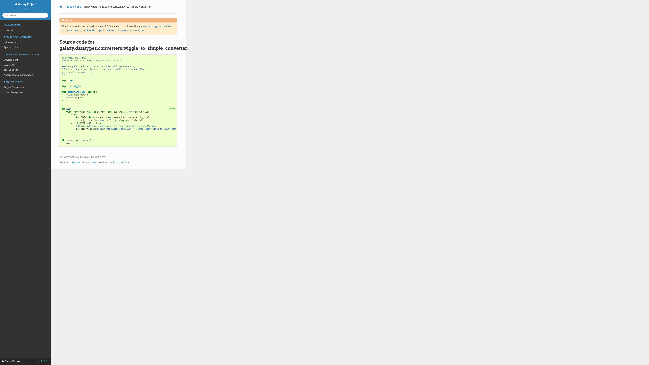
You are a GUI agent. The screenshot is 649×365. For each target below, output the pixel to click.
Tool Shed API (11, 70)
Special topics (11, 47)
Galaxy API (9, 65)
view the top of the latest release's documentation (115, 30)
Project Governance (14, 87)
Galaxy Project (27, 4)
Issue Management (13, 92)
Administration (11, 42)
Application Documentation (18, 75)
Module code (73, 6)
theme (93, 162)
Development (11, 60)
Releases (8, 30)
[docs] (172, 109)
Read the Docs (120, 162)
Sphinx (76, 162)
